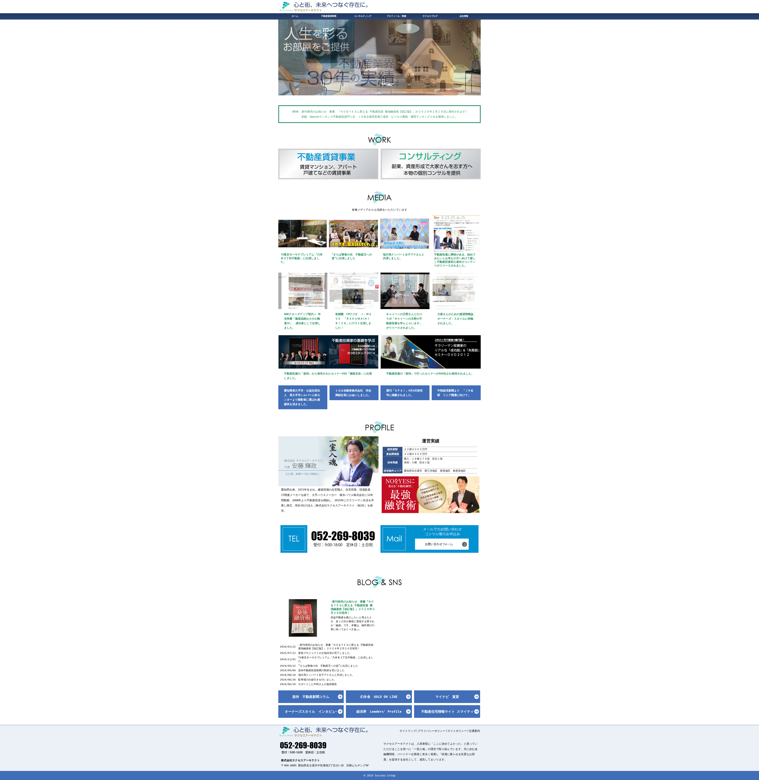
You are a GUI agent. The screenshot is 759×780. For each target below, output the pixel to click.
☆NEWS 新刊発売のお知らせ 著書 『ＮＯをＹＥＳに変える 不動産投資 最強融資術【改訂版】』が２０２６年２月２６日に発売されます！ (379, 111)
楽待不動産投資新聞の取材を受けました (321, 670)
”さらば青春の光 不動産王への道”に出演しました (328, 665)
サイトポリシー (457, 730)
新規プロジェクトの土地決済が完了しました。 (325, 652)
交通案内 (474, 730)
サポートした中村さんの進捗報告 (317, 684)
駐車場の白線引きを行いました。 (317, 679)
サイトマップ (407, 730)
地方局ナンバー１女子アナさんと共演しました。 (326, 674)
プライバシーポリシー (432, 730)
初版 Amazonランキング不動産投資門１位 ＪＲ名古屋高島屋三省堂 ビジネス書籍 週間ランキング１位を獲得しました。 (379, 116)
